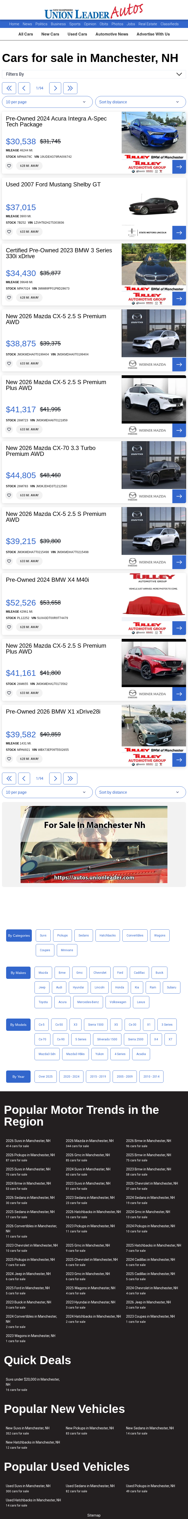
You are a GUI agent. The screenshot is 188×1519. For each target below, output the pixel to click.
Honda (119, 987)
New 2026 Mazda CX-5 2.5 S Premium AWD (56, 319)
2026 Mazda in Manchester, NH (90, 1143)
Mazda (43, 972)
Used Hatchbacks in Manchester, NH (33, 1502)
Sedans (84, 935)
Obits (104, 24)
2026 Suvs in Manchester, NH (28, 1143)
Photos (118, 24)
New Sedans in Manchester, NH (150, 1430)
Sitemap (94, 1515)
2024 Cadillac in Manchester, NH (150, 1262)
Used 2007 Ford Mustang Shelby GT (53, 184)
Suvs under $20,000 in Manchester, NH (33, 1384)
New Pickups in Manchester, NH (90, 1430)
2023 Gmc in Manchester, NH (88, 1276)
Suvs (43, 935)
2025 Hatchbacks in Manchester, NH (153, 1247)
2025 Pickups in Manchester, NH (30, 1262)
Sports (75, 24)
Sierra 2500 (135, 1039)
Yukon (99, 1054)
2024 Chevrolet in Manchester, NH (152, 1290)
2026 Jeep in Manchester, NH (148, 1304)
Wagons (159, 935)
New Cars (50, 34)
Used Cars (77, 34)
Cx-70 (42, 1039)
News (27, 24)
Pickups (62, 935)
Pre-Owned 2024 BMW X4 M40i (47, 580)
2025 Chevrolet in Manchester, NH (92, 1262)
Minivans (67, 950)
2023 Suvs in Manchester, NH (88, 1186)
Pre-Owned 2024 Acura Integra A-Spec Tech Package (56, 121)
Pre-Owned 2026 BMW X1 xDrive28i (53, 712)
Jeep (42, 987)
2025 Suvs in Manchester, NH (28, 1171)
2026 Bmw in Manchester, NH (148, 1143)
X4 (156, 1039)
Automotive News (111, 34)
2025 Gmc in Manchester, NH (88, 1247)
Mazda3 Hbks (75, 1054)
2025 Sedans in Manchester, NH (30, 1214)
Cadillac (139, 972)
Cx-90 (61, 1039)
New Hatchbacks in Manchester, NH (33, 1444)
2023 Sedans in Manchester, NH (90, 1200)
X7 (170, 1039)
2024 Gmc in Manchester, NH (148, 1214)
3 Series (167, 1024)
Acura (63, 1002)
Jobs (131, 24)
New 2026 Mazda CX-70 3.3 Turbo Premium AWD (50, 451)
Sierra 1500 (96, 1024)
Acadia (141, 1054)
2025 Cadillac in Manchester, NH (150, 1276)
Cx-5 (42, 1024)
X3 (75, 1024)
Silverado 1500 (107, 1039)
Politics (41, 24)
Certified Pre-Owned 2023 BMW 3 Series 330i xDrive (59, 253)
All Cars (25, 34)
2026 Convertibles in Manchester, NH (31, 1231)
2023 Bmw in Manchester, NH (148, 1171)
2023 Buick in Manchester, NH (28, 1304)
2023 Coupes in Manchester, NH (150, 1319)
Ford (120, 972)
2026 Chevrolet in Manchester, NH (152, 1186)
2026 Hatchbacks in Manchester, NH (93, 1214)
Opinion (90, 24)
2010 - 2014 (151, 1076)
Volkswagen (118, 1002)
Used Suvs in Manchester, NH (28, 1488)
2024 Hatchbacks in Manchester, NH (93, 1319)
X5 (116, 1024)
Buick (159, 972)
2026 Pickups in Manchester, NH (30, 1157)
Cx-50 (59, 1024)
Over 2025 (46, 1076)
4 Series (120, 1054)
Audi (59, 987)
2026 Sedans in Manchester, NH (30, 1200)
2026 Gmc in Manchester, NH (88, 1157)
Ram (153, 987)
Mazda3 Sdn (47, 1054)
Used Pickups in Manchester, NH (150, 1488)
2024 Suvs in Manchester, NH (88, 1171)
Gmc (79, 972)
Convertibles (135, 935)
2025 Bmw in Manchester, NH (148, 1157)
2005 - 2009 (125, 1076)
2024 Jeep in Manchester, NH (28, 1276)
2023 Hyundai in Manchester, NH (90, 1304)
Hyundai (78, 987)
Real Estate (148, 24)
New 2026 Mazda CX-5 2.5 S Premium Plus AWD (56, 385)
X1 (149, 1024)
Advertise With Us (153, 34)
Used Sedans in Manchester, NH (90, 1488)
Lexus (141, 1002)
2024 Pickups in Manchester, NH (150, 1228)
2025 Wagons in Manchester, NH (90, 1290)
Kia (137, 987)
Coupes (45, 950)
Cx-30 (132, 1024)
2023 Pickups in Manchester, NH (90, 1228)
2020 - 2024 (71, 1076)
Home (14, 24)
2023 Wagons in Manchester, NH (30, 1338)
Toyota (43, 1002)
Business (59, 24)
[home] (94, 10)
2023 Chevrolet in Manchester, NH (32, 1247)
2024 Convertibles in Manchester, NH (31, 1321)
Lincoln (100, 987)
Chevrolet (100, 972)
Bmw (62, 972)
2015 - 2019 (98, 1076)
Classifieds (170, 24)
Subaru (171, 987)
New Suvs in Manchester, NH (27, 1430)
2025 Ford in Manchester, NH (28, 1290)
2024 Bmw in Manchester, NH (28, 1186)
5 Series (80, 1039)
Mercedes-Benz (88, 1002)
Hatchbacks (108, 935)
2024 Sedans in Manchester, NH (150, 1200)
